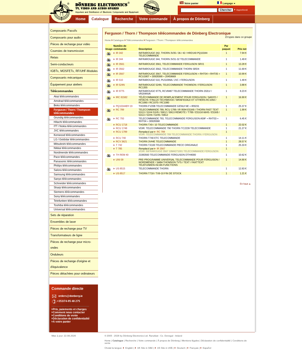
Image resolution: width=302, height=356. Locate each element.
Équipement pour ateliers (66, 84)
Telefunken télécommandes (70, 200)
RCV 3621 (121, 141)
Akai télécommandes (66, 96)
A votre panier (62, 321)
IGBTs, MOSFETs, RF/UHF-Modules (74, 71)
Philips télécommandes (68, 165)
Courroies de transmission (67, 50)
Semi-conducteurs (62, 64)
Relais (54, 57)
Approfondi (242, 10)
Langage (227, 3)
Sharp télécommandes (67, 187)
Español (206, 348)
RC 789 (119, 109)
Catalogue (100, 19)
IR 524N (120, 84)
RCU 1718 (121, 124)
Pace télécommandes (67, 157)
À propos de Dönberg (191, 19)
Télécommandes (134, 40)
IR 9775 (119, 91)
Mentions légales (190, 340)
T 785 (118, 148)
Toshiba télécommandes (68, 205)
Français (193, 348)
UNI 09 (119, 159)
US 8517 (120, 173)
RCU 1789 (121, 131)
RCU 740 (120, 138)
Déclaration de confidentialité (71, 318)
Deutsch (180, 348)
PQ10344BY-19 (123, 106)
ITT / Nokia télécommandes (70, 126)
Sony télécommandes (67, 196)
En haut (244, 183)
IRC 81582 (121, 97)
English (129, 348)
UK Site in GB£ (145, 348)
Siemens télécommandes (69, 191)
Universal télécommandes (69, 209)
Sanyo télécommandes (67, 178)
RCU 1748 (121, 128)
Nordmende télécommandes (71, 152)
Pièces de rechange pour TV (68, 228)
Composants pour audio (65, 37)
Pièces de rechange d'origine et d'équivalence (70, 264)
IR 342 (119, 53)
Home (81, 19)
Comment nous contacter (69, 312)
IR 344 (119, 59)
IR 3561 (119, 64)
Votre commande (153, 19)
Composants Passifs (63, 30)
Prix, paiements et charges (70, 309)
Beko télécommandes (67, 105)
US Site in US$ (165, 348)
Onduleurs (56, 254)
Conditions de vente (65, 315)
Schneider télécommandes (70, 183)
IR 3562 (119, 69)
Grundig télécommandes (68, 117)
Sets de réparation (62, 215)
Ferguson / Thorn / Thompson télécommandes (72, 111)
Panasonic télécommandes (70, 161)
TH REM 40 (121, 154)
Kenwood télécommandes (69, 135)
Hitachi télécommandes (68, 122)
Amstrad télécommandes (69, 101)
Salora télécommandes (68, 170)
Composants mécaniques (66, 77)
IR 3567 (119, 73)
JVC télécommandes (66, 130)
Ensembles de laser (63, 221)
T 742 (118, 145)
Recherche (124, 19)
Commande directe (67, 288)
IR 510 (119, 80)
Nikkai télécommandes (67, 148)
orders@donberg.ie (70, 296)
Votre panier (191, 3)
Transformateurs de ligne (66, 235)
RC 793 (119, 118)
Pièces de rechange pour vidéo (70, 44)
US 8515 (120, 168)
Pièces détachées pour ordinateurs (72, 273)
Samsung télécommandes (69, 174)
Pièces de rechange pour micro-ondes (70, 244)
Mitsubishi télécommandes (70, 143)
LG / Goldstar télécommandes (71, 139)
